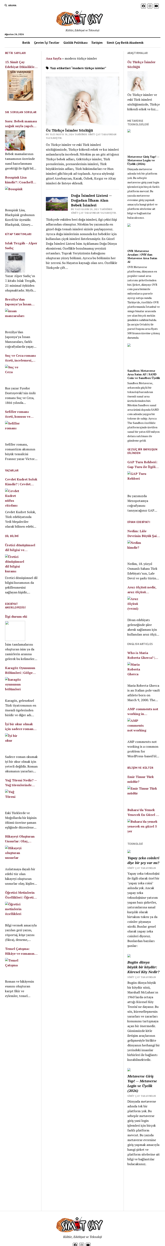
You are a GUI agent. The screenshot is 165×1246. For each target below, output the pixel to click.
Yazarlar (12, 470)
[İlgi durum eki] (15, 631)
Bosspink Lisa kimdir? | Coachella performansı (20, 180)
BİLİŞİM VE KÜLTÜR (140, 768)
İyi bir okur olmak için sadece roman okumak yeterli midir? (19, 726)
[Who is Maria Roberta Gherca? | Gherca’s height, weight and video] (137, 672)
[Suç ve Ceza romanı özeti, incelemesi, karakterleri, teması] (15, 375)
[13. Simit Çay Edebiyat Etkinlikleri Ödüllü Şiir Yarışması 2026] (20, 86)
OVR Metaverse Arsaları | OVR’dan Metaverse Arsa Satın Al (142, 256)
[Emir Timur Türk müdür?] (143, 794)
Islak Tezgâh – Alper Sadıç (21, 245)
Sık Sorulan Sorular (21, 112)
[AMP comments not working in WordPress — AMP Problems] (137, 728)
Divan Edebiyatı (138, 522)
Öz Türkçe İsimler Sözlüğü (69, 130)
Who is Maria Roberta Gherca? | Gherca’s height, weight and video (141, 655)
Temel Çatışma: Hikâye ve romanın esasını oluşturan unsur (19, 951)
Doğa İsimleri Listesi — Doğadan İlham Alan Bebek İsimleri (91, 200)
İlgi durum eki (16, 616)
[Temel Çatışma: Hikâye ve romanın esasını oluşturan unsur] (15, 968)
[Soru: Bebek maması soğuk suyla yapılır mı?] (15, 140)
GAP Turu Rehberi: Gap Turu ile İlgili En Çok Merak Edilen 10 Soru (143, 464)
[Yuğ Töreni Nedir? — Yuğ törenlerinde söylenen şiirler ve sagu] (15, 799)
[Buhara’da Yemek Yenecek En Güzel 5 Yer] (143, 827)
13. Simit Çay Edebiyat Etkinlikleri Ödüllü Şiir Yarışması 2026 (21, 64)
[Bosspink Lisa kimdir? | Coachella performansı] (15, 197)
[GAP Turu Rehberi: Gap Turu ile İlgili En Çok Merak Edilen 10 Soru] (137, 482)
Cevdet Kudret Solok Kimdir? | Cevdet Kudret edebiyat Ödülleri (21, 481)
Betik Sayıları (15, 53)
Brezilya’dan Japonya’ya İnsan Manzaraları (18, 302)
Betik (26, 43)
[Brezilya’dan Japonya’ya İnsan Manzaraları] (15, 319)
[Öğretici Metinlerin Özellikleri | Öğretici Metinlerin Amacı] (15, 912)
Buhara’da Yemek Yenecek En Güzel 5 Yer (142, 812)
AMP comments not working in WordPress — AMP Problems (142, 711)
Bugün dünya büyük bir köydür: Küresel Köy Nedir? (143, 967)
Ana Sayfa (53, 58)
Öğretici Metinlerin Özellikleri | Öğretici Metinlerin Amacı (20, 895)
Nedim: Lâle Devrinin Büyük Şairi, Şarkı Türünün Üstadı (143, 533)
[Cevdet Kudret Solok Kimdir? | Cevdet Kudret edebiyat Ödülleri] (15, 498)
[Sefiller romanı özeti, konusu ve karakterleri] (15, 431)
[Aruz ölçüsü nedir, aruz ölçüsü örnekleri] (137, 606)
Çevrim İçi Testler (46, 43)
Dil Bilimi (12, 536)
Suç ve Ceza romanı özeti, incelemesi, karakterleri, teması (20, 358)
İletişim (97, 43)
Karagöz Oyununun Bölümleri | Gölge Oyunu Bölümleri (20, 670)
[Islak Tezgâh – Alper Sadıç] (15, 262)
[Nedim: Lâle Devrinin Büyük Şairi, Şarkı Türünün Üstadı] (137, 550)
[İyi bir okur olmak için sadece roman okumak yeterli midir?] (15, 743)
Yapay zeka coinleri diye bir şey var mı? (143, 860)
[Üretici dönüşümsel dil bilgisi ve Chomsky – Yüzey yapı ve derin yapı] (15, 564)
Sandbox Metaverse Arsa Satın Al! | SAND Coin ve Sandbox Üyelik (143, 374)
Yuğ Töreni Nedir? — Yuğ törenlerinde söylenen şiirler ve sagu (21, 782)
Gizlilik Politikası (75, 43)
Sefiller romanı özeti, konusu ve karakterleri (17, 414)
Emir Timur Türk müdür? (140, 779)
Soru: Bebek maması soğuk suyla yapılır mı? (21, 123)
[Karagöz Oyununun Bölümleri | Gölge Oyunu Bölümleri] (15, 687)
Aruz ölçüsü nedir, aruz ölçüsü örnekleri (141, 589)
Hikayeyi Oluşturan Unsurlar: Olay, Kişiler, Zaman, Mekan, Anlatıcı (20, 839)
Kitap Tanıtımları (18, 234)
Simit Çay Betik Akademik (125, 43)
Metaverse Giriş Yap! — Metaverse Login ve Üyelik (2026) (143, 160)
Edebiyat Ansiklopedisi (15, 605)
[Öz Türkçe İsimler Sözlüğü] (137, 81)
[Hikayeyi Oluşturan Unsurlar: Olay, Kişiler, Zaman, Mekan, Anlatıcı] (15, 856)
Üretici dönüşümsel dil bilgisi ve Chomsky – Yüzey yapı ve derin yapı (20, 547)
